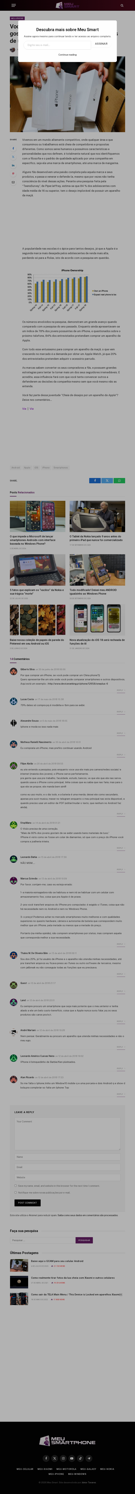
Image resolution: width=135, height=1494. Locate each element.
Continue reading (67, 54)
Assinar (101, 43)
